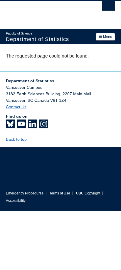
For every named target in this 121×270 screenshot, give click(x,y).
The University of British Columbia (44, 12)
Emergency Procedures (24, 193)
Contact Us (16, 106)
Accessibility (16, 201)
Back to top (17, 139)
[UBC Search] (108, 7)
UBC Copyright (88, 193)
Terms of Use (59, 193)
